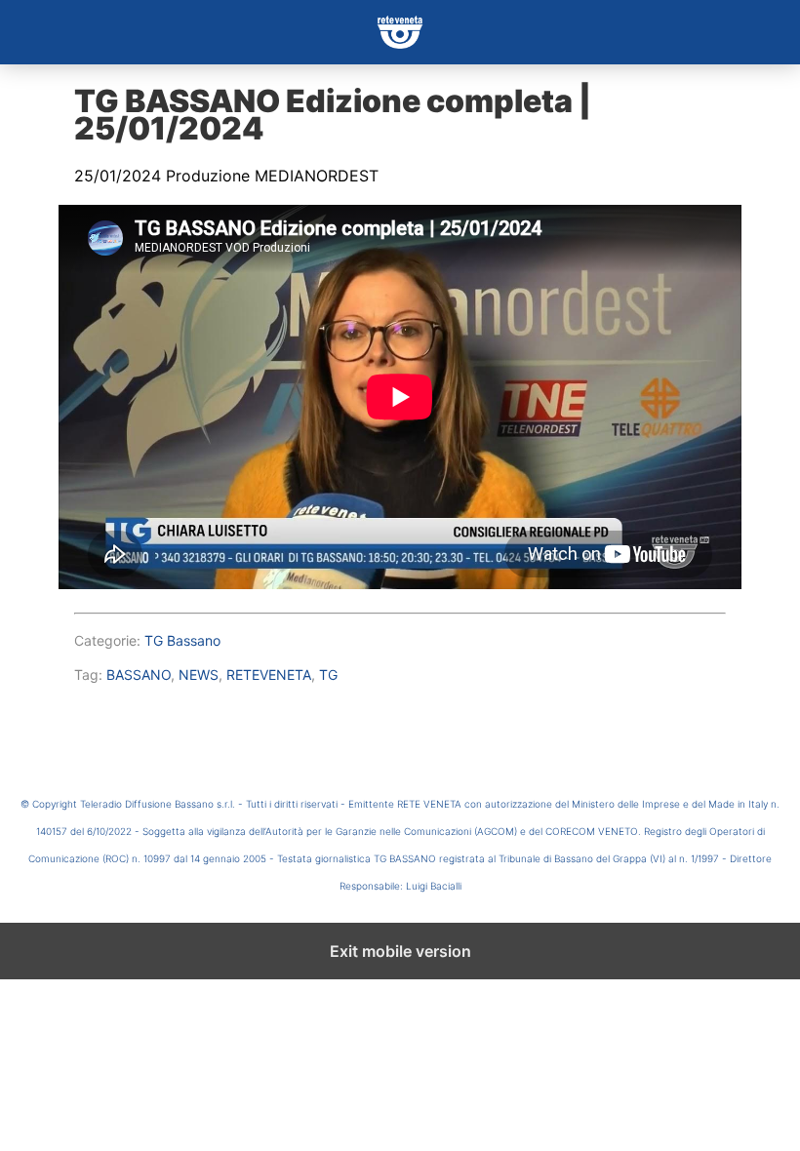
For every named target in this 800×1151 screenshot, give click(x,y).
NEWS (199, 674)
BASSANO (138, 674)
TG (328, 674)
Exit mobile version (400, 951)
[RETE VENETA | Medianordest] (400, 32)
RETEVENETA (268, 674)
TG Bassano (182, 640)
